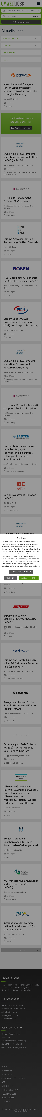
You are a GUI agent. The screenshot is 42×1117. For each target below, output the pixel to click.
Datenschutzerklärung (32, 566)
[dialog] (21, 558)
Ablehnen (10, 578)
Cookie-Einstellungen (21, 572)
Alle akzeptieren (29, 578)
